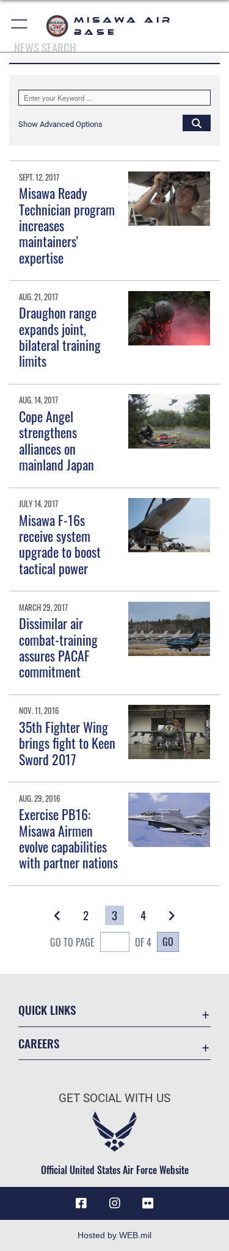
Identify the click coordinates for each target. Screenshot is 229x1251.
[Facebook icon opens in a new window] (81, 1203)
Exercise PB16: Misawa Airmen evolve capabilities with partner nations (68, 838)
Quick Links (47, 1009)
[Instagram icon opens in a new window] (115, 1203)
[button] (20, 26)
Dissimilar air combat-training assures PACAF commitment (58, 647)
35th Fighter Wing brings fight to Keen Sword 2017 (67, 743)
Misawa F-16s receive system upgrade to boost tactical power (60, 544)
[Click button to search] (197, 123)
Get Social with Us (114, 1098)
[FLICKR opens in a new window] (148, 1203)
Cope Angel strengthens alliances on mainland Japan (56, 440)
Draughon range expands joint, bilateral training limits (60, 336)
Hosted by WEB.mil (114, 1235)
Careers (38, 1043)
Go (167, 941)
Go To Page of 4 (100, 942)
